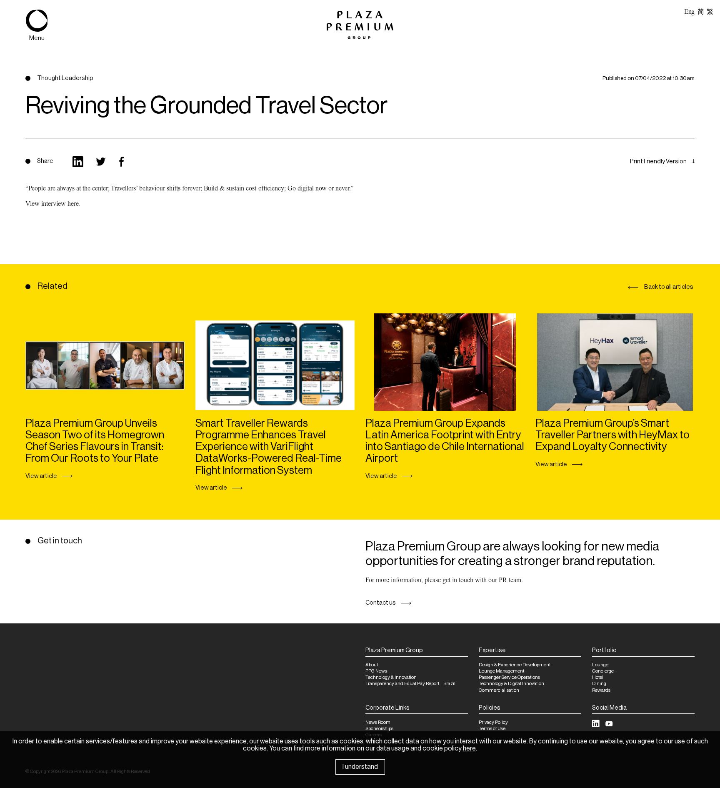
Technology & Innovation (391, 677)
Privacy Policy (493, 722)
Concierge (603, 671)
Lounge (600, 665)
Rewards (601, 690)
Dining (599, 683)
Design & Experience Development (514, 665)
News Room (377, 722)
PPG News (376, 671)
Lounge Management (501, 671)
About (371, 665)
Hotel (597, 677)
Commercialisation (499, 690)
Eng (689, 11)
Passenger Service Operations (509, 677)
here (469, 748)
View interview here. (52, 204)
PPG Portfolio (62, 175)
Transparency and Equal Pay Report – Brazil (410, 683)
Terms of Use (492, 728)
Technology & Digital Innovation (511, 683)
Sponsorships (379, 728)
